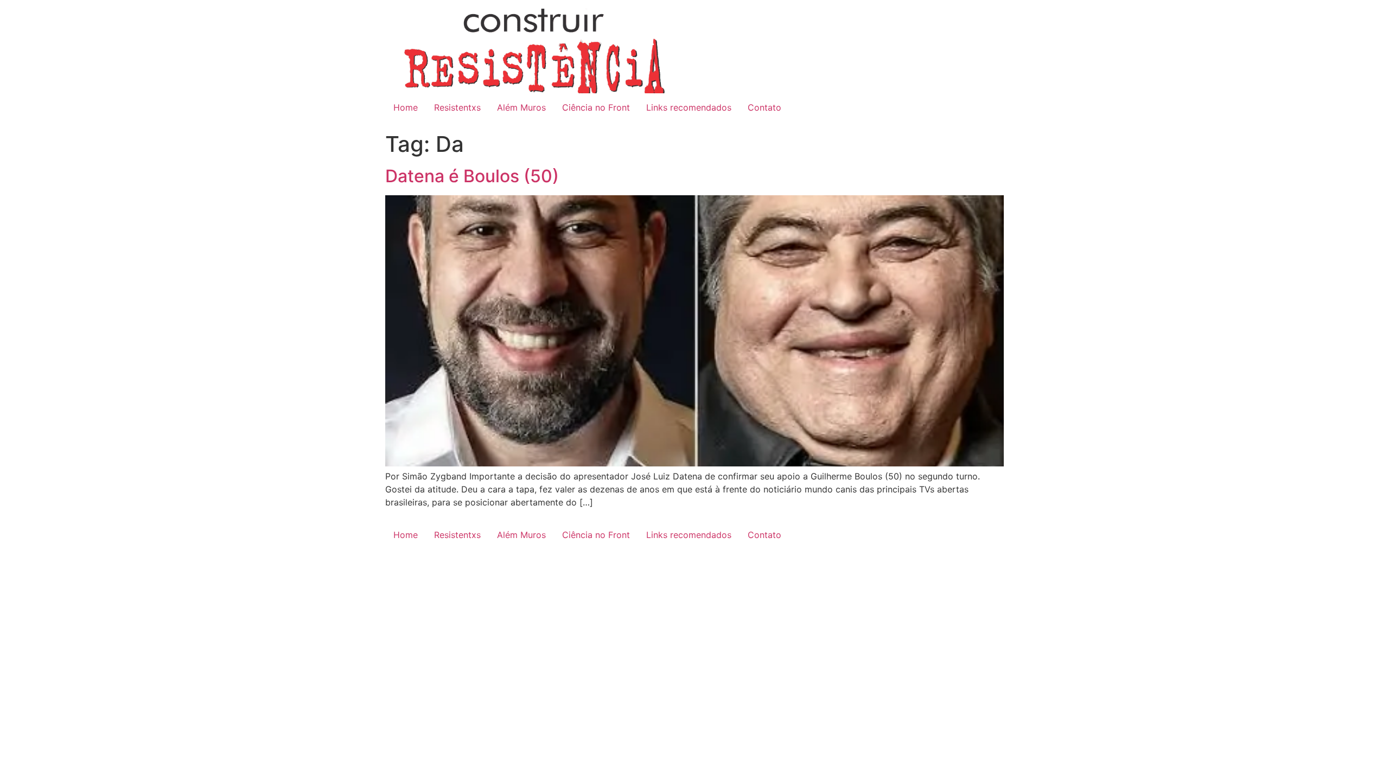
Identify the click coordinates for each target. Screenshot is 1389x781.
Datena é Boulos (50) (472, 176)
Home (405, 107)
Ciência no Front (596, 107)
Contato (764, 107)
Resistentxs (457, 107)
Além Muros (521, 107)
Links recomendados (688, 107)
